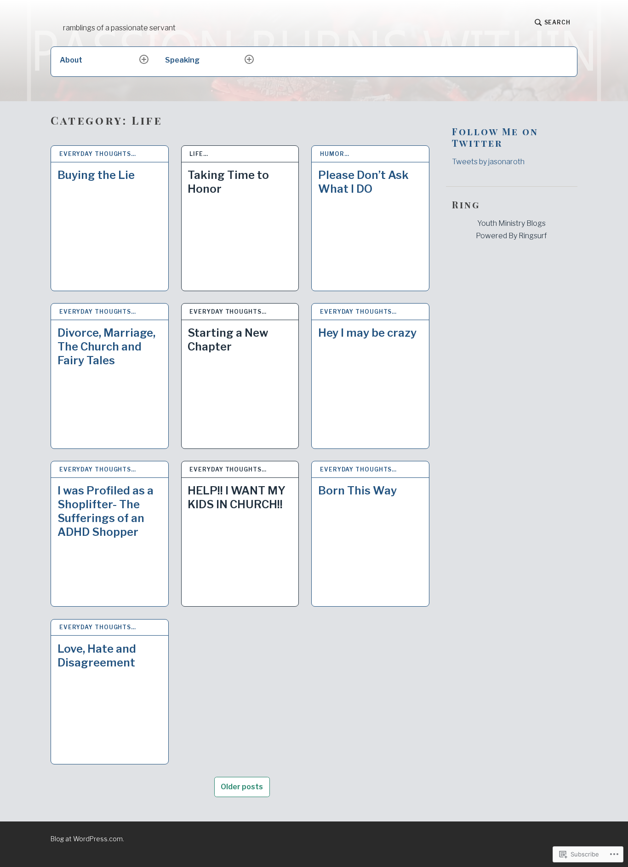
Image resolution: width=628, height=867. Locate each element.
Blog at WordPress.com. (87, 839)
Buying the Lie (96, 175)
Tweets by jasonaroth (488, 161)
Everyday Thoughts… (97, 153)
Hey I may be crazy (367, 332)
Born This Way (357, 490)
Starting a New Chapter (228, 339)
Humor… (334, 153)
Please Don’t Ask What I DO (363, 181)
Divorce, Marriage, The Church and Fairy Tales (106, 346)
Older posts (242, 786)
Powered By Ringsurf (511, 235)
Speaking (182, 60)
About (71, 60)
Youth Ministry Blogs (511, 223)
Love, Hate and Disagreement (96, 655)
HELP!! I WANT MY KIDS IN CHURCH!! (236, 497)
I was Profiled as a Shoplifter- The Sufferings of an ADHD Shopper (105, 511)
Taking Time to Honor (228, 181)
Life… (198, 153)
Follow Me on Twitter (495, 137)
